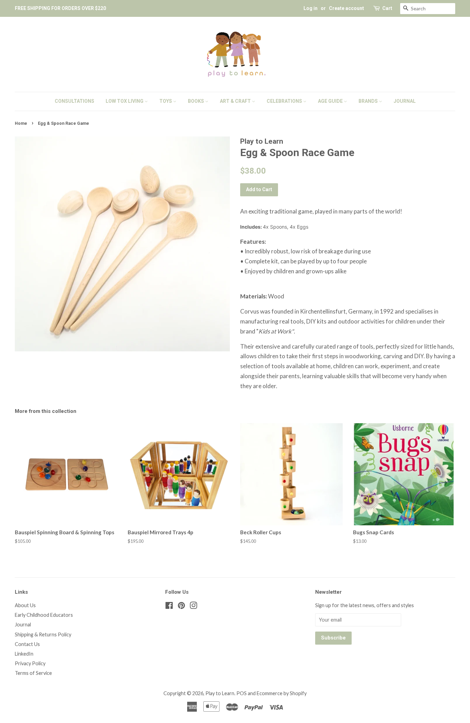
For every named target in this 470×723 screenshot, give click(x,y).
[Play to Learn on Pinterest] (181, 607)
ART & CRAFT (236, 101)
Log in (310, 8)
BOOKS (196, 101)
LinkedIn (24, 654)
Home (21, 123)
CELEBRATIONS (285, 101)
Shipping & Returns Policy (43, 634)
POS (241, 693)
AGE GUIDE (331, 101)
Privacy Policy (30, 663)
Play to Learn (219, 693)
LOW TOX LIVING (125, 101)
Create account (346, 8)
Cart (387, 8)
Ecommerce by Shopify (282, 693)
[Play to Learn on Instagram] (193, 607)
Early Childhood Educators (44, 615)
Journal (23, 624)
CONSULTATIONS (74, 101)
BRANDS (369, 101)
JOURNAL (405, 101)
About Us (25, 605)
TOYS (166, 101)
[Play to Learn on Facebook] (169, 607)
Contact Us (27, 644)
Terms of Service (33, 673)
